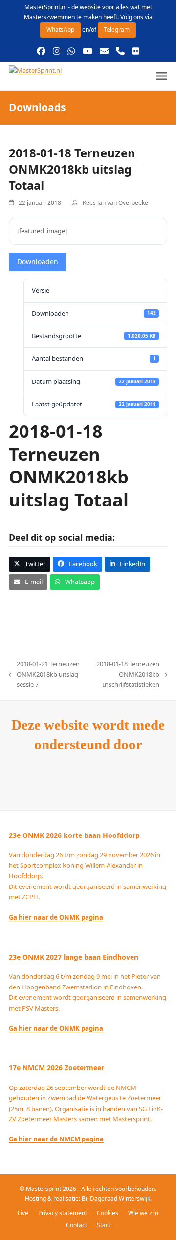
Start (103, 1225)
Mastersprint (44, 1189)
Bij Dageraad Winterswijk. (117, 1198)
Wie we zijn (143, 1213)
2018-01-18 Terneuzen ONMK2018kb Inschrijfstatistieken (124, 674)
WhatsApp (60, 29)
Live (23, 1213)
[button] (161, 76)
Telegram (117, 29)
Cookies (107, 1213)
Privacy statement (62, 1213)
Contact (76, 1225)
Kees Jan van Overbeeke (115, 203)
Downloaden (37, 261)
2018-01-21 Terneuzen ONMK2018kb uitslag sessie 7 (44, 674)
